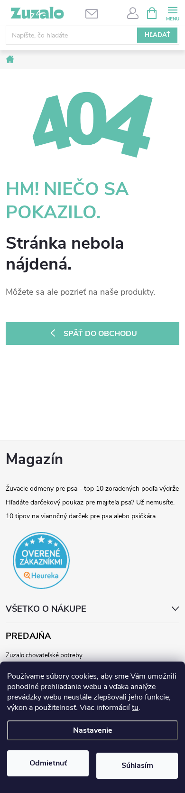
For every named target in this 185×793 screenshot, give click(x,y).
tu (135, 707)
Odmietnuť (48, 763)
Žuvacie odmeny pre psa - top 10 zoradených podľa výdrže (92, 488)
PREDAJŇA (28, 636)
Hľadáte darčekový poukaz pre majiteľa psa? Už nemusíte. (90, 502)
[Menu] (172, 12)
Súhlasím (137, 765)
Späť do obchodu (100, 333)
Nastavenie (92, 730)
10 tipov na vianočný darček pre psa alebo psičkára (81, 516)
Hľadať (157, 35)
